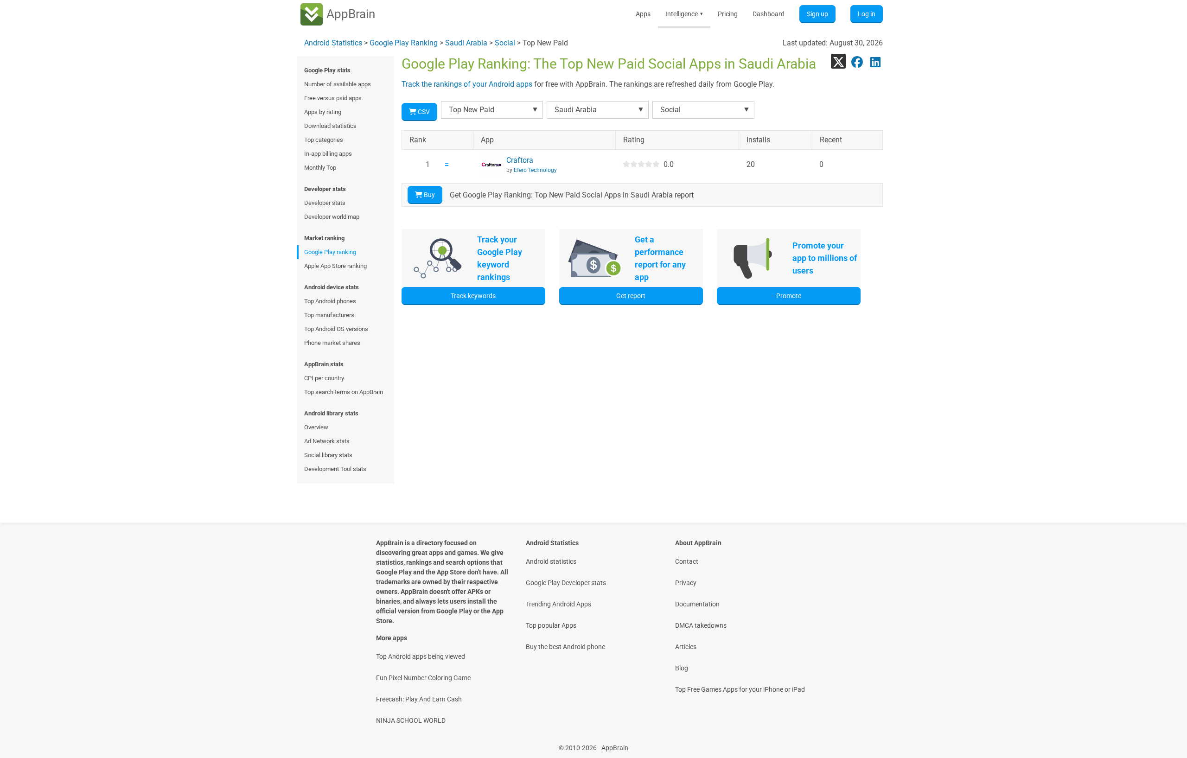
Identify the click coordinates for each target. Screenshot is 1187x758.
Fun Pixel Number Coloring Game (423, 678)
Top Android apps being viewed (420, 656)
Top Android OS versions (336, 328)
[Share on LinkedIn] (875, 61)
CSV (423, 111)
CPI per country (324, 378)
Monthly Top (320, 167)
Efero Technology (535, 170)
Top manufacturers (329, 315)
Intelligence (684, 14)
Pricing (728, 14)
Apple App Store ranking (335, 265)
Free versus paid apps (333, 98)
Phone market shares (332, 342)
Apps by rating (322, 111)
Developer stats (324, 202)
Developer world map (331, 216)
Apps (643, 14)
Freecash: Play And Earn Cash (419, 699)
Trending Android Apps (558, 604)
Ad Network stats (327, 441)
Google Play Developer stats (566, 582)
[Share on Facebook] (856, 61)
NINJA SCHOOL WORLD (411, 720)
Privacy (685, 582)
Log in (866, 14)
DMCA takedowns (701, 625)
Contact (686, 561)
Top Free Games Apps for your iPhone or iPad (740, 689)
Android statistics (551, 561)
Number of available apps (337, 84)
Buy (428, 194)
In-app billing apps (328, 153)
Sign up (817, 14)
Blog (681, 668)
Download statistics (330, 125)
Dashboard (769, 14)
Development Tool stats (335, 468)
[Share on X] (838, 61)
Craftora (519, 160)
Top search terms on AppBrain (343, 392)
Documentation (697, 604)
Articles (685, 646)
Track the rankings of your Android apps (467, 84)
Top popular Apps (551, 625)
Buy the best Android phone (565, 646)
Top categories (323, 139)
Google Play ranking (330, 251)
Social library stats (328, 455)
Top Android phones (330, 301)
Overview (316, 427)
